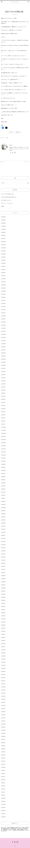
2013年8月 (3, 699)
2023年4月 (3, 340)
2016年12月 (3, 575)
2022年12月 (3, 353)
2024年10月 (3, 284)
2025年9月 (3, 250)
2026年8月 (3, 216)
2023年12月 (3, 315)
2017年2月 (3, 569)
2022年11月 (3, 356)
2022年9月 (3, 362)
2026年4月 (3, 229)
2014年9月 (3, 659)
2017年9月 (3, 547)
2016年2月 (3, 606)
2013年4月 (3, 711)
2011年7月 (3, 776)
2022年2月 (3, 383)
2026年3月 (3, 232)
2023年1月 (3, 349)
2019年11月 (3, 467)
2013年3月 (3, 714)
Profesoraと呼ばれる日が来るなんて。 (9, 197)
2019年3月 (3, 492)
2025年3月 (3, 269)
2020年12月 (3, 427)
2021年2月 (3, 421)
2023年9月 (3, 325)
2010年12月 (3, 798)
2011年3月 (3, 789)
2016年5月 (3, 597)
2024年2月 (3, 309)
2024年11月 (3, 281)
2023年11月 (3, 318)
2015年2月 (3, 643)
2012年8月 (3, 736)
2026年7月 (3, 220)
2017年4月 (3, 563)
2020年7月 (3, 442)
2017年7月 (3, 554)
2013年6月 (3, 705)
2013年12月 (3, 686)
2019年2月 (3, 495)
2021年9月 (3, 399)
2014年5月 (3, 671)
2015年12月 (3, 612)
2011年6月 (3, 779)
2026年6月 (3, 223)
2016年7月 (3, 591)
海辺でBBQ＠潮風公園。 (15, 12)
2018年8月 (3, 513)
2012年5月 (3, 745)
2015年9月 (3, 622)
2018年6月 (3, 519)
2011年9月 (3, 770)
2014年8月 (3, 662)
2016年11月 (3, 578)
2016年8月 (3, 588)
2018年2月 (3, 532)
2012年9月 (3, 733)
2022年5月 (3, 374)
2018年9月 (3, 510)
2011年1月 (3, 795)
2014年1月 (3, 683)
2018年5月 (3, 523)
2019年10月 (3, 470)
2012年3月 (3, 751)
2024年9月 (3, 288)
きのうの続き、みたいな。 (6, 200)
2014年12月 (3, 649)
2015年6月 (3, 631)
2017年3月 (3, 566)
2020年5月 (3, 448)
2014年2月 (3, 680)
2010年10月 (3, 804)
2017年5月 (3, 560)
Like (11, 132)
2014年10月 (3, 656)
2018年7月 (3, 516)
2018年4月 (3, 526)
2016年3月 (3, 603)
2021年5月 (3, 411)
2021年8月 (3, 402)
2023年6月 (3, 334)
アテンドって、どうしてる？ (7, 203)
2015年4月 (3, 637)
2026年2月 (3, 235)
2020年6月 (3, 445)
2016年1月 (3, 609)
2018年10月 (3, 507)
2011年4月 (3, 785)
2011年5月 (3, 782)
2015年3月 (3, 640)
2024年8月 (3, 291)
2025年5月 (3, 263)
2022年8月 (3, 365)
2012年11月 (3, 727)
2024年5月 (3, 300)
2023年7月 (3, 331)
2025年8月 (3, 254)
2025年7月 (3, 257)
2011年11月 (3, 764)
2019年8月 (3, 476)
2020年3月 (3, 455)
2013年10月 (3, 693)
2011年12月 (3, 761)
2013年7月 (3, 702)
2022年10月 (3, 359)
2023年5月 (3, 337)
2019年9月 (3, 473)
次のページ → (27, 161)
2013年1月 (3, 720)
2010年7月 (3, 813)
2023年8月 (3, 328)
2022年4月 (3, 377)
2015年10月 (3, 618)
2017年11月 (3, 541)
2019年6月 (3, 482)
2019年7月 (3, 479)
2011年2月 (3, 792)
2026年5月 (3, 226)
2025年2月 (3, 272)
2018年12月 (3, 501)
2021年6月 (3, 408)
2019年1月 (3, 498)
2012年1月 (3, 758)
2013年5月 (3, 708)
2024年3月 (3, 306)
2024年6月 (3, 297)
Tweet (18, 132)
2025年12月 (3, 241)
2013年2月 (3, 717)
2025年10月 (3, 247)
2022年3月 (3, 380)
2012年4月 (3, 748)
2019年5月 (3, 485)
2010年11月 (3, 801)
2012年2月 (3, 755)
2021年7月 (3, 405)
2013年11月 (3, 690)
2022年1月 (3, 387)
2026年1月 (3, 238)
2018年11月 (3, 504)
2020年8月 (3, 439)
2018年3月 (3, 529)
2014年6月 (3, 668)
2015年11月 (3, 615)
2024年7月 (3, 294)
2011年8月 (3, 773)
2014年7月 (3, 665)
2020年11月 (3, 430)
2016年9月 (3, 584)
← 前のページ (2, 161)
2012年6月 (3, 742)
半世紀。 (3, 206)
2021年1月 (3, 424)
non (3, 137)
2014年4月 (3, 674)
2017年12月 (3, 538)
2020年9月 (3, 436)
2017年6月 (3, 557)
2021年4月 (3, 414)
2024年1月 (3, 312)
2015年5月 (3, 634)
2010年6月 (3, 816)
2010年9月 (3, 807)
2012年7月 (3, 739)
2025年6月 (3, 260)
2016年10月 (3, 581)
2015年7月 (3, 628)
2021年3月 (3, 417)
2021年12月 (3, 390)
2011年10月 (3, 767)
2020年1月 (3, 461)
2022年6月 (3, 371)
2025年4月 (3, 266)
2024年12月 (3, 278)
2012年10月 (3, 730)
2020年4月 (3, 451)
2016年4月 (3, 600)
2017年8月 (3, 550)
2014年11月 (3, 652)
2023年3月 (3, 343)
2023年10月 (3, 322)
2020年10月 (3, 433)
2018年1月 (3, 535)
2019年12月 (3, 464)
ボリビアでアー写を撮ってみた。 (8, 194)
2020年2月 (3, 458)
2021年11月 (3, 393)
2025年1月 (3, 275)
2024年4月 (3, 303)
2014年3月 (3, 677)
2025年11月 (3, 244)
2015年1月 (3, 646)
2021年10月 (3, 396)
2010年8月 (3, 810)
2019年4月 (3, 489)
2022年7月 (3, 368)
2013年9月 (3, 696)
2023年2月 (3, 346)
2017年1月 (3, 572)
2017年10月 (3, 544)
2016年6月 (3, 594)
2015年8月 (3, 625)
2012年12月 (3, 724)
